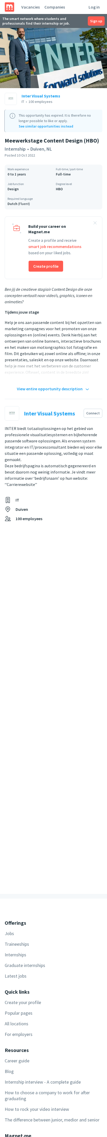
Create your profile (23, 1002)
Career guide (17, 1061)
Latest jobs (15, 976)
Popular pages (18, 1013)
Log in (94, 7)
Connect (93, 413)
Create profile (45, 266)
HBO (59, 189)
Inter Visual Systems (41, 95)
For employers (18, 1034)
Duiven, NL (41, 149)
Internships (15, 955)
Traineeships (17, 944)
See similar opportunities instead (46, 126)
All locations (16, 1024)
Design (13, 189)
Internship (15, 149)
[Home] (9, 7)
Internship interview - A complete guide (43, 1082)
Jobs (9, 933)
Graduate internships (25, 965)
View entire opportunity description (50, 388)
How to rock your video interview (37, 1109)
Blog (9, 1071)
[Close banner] (95, 224)
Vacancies (30, 7)
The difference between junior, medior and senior (52, 1120)
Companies (54, 7)
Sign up (96, 21)
